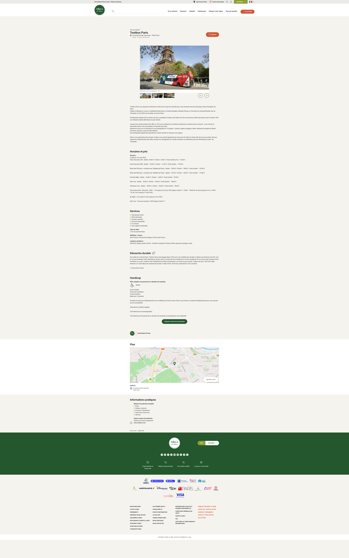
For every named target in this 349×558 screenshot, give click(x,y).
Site (201, 443)
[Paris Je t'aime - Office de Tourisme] (100, 10)
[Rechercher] (113, 11)
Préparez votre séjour (138, 515)
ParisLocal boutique (218, 2)
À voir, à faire (134, 509)
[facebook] (162, 455)
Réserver (213, 34)
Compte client (180, 516)
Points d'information (160, 512)
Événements (134, 512)
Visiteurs (211, 443)
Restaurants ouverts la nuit (140, 520)
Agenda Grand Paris (159, 517)
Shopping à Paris (135, 523)
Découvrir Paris (135, 506)
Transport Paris (135, 529)
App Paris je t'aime (201, 2)
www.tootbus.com (140, 423)
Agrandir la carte (210, 379)
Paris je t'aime (133, 430)
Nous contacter (158, 523)
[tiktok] (171, 455)
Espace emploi (157, 509)
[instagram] (165, 455)
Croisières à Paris (136, 517)
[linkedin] (168, 455)
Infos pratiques (158, 520)
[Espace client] (231, 2)
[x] (187, 455)
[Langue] (251, 2)
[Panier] (227, 2)
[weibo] (184, 455)
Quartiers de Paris (136, 526)
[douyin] (181, 455)
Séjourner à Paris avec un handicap (174, 321)
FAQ (176, 518)
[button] (200, 95)
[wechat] (178, 455)
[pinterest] (174, 455)
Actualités (156, 515)
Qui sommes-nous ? (159, 506)
